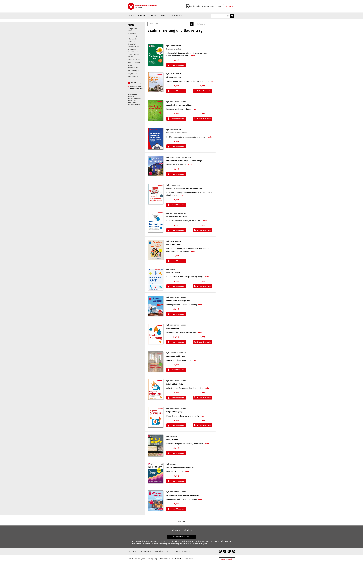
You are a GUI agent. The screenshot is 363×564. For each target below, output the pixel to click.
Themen (131, 16)
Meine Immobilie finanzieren (176, 217)
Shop (163, 16)
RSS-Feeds (164, 559)
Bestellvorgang (132, 102)
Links (171, 559)
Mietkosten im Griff (173, 273)
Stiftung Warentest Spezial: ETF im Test (180, 468)
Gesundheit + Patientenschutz (133, 45)
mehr (193, 56)
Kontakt (130, 559)
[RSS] (233, 551)
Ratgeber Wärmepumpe (174, 412)
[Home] (142, 6)
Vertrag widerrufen (227, 559)
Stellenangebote (140, 559)
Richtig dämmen (172, 440)
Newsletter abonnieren (182, 537)
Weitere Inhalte (175, 16)
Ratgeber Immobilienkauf (175, 356)
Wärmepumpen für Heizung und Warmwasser (182, 495)
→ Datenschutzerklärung (158, 544)
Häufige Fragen (153, 559)
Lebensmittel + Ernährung (133, 40)
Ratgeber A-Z (132, 74)
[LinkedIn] (229, 551)
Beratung (142, 16)
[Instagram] (220, 551)
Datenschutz (179, 559)
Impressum (189, 559)
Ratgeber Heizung (172, 328)
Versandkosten (133, 77)
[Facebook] (224, 551)
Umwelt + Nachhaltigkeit (133, 66)
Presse (219, 6)
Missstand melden (208, 6)
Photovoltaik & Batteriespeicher (178, 301)
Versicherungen (133, 71)
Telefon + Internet (134, 62)
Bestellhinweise (132, 94)
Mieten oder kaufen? (173, 245)
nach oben (181, 521)
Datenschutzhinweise (134, 104)
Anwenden (232, 16)
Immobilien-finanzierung (132, 35)
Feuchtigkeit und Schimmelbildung (179, 105)
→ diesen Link (196, 544)
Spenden (229, 6)
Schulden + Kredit (134, 59)
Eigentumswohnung (173, 77)
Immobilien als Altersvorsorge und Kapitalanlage (184, 161)
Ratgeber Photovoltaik (174, 384)
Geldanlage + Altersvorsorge (133, 50)
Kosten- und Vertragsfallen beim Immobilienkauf (184, 188)
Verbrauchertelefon (193, 6)
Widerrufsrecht (132, 100)
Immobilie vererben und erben (177, 133)
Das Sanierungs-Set (173, 49)
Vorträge (153, 16)
